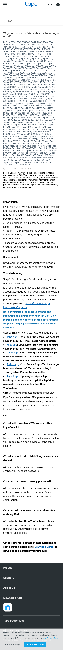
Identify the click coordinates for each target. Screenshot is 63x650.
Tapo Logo (31, 4)
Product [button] (8, 567)
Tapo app (12, 336)
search (50, 5)
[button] (10, 256)
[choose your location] (58, 5)
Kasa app (12, 344)
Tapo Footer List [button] (13, 620)
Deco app (12, 352)
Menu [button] (5, 5)
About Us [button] (9, 587)
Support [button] (8, 577)
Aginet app (13, 376)
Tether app (13, 364)
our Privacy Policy (51, 638)
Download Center (44, 546)
